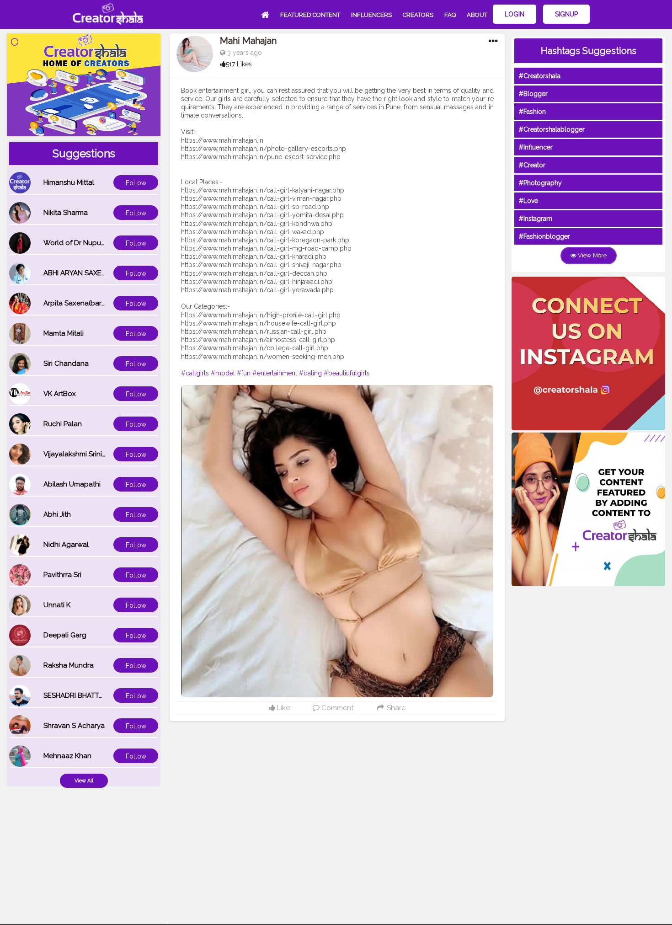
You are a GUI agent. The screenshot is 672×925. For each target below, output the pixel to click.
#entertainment (274, 373)
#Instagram (535, 218)
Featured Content (310, 14)
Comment (336, 708)
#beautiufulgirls (347, 373)
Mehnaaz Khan (67, 756)
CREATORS (418, 14)
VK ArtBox (59, 394)
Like (282, 708)
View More (591, 255)
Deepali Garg (64, 635)
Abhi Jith (57, 514)
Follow (136, 183)
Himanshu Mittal (68, 182)
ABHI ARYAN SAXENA (77, 273)
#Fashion (532, 111)
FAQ (450, 14)
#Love (528, 200)
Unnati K (56, 605)
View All (84, 781)
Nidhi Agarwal (66, 544)
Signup (566, 14)
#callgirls (195, 373)
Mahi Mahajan (248, 40)
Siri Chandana (66, 363)
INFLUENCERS (371, 14)
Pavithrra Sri (62, 575)
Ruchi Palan (62, 424)
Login (514, 14)
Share (395, 708)
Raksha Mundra (68, 665)
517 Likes (239, 64)
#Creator (532, 165)
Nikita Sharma (65, 213)
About (477, 14)
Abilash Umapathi (72, 484)
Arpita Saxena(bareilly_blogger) (95, 303)
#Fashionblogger (544, 236)
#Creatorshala (539, 76)
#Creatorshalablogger (552, 129)
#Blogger (533, 93)
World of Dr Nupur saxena (85, 243)
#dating (310, 373)
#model (223, 373)
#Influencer (536, 147)
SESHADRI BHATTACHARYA (86, 695)
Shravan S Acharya (74, 726)
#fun (244, 373)
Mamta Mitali (63, 333)
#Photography (540, 183)
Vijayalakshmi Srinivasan (82, 454)
